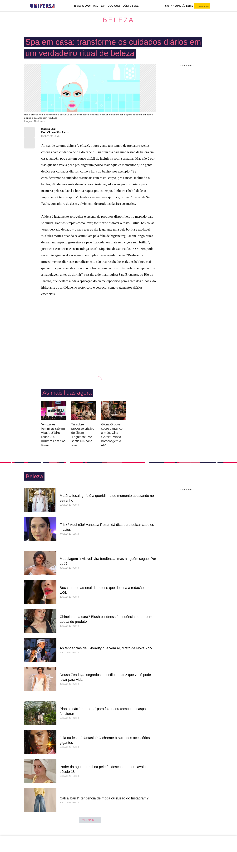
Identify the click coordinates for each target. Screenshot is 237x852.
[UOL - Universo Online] (57, 5)
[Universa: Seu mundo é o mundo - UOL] (42, 5)
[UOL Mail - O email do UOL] (175, 6)
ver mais (88, 820)
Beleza (118, 19)
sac (167, 6)
